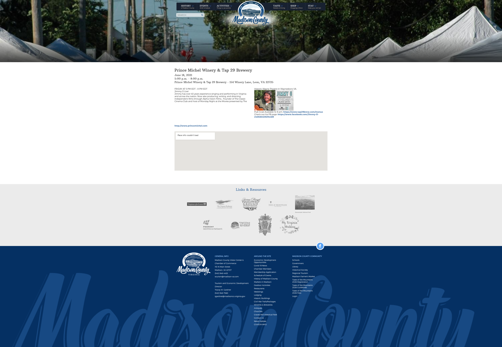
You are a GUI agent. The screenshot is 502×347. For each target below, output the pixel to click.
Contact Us (259, 318)
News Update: (260, 321)
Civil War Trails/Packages (265, 301)
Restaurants (259, 288)
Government (298, 263)
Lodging (257, 295)
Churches (258, 311)
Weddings (258, 292)
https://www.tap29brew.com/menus (303, 112)
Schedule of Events (262, 275)
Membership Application (265, 272)
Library (295, 266)
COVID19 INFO (260, 324)
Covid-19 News (260, 265)
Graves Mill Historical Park (265, 315)
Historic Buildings (262, 298)
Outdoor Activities (262, 285)
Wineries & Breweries (263, 305)
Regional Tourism (300, 273)
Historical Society (300, 270)
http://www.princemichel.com (191, 125)
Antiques (258, 308)
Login (294, 296)
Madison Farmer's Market (303, 276)
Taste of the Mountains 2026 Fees (302, 292)
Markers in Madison (262, 282)
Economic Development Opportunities (265, 261)
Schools (295, 260)
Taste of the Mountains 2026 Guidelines (302, 286)
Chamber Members (262, 269)
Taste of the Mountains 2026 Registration (302, 281)
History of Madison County (266, 279)
